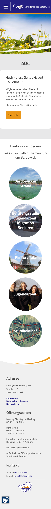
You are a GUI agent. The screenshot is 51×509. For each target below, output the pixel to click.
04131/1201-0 (21, 472)
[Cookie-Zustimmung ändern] (5, 500)
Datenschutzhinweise (17, 401)
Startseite (13, 115)
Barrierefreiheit (13, 404)
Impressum (12, 398)
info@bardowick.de (23, 476)
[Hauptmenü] (5, 6)
